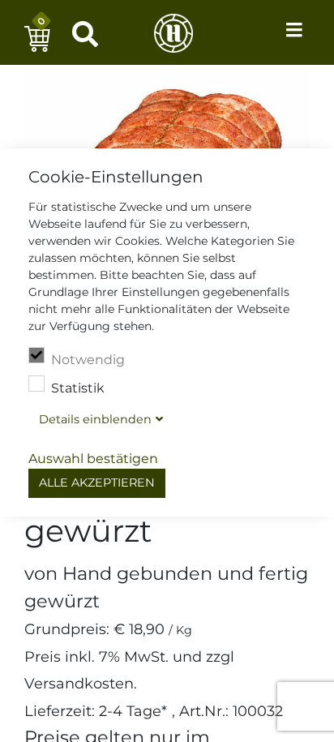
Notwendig (88, 359)
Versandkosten (79, 683)
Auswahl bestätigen (93, 458)
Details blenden (95, 419)
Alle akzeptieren (97, 482)
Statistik (78, 388)
